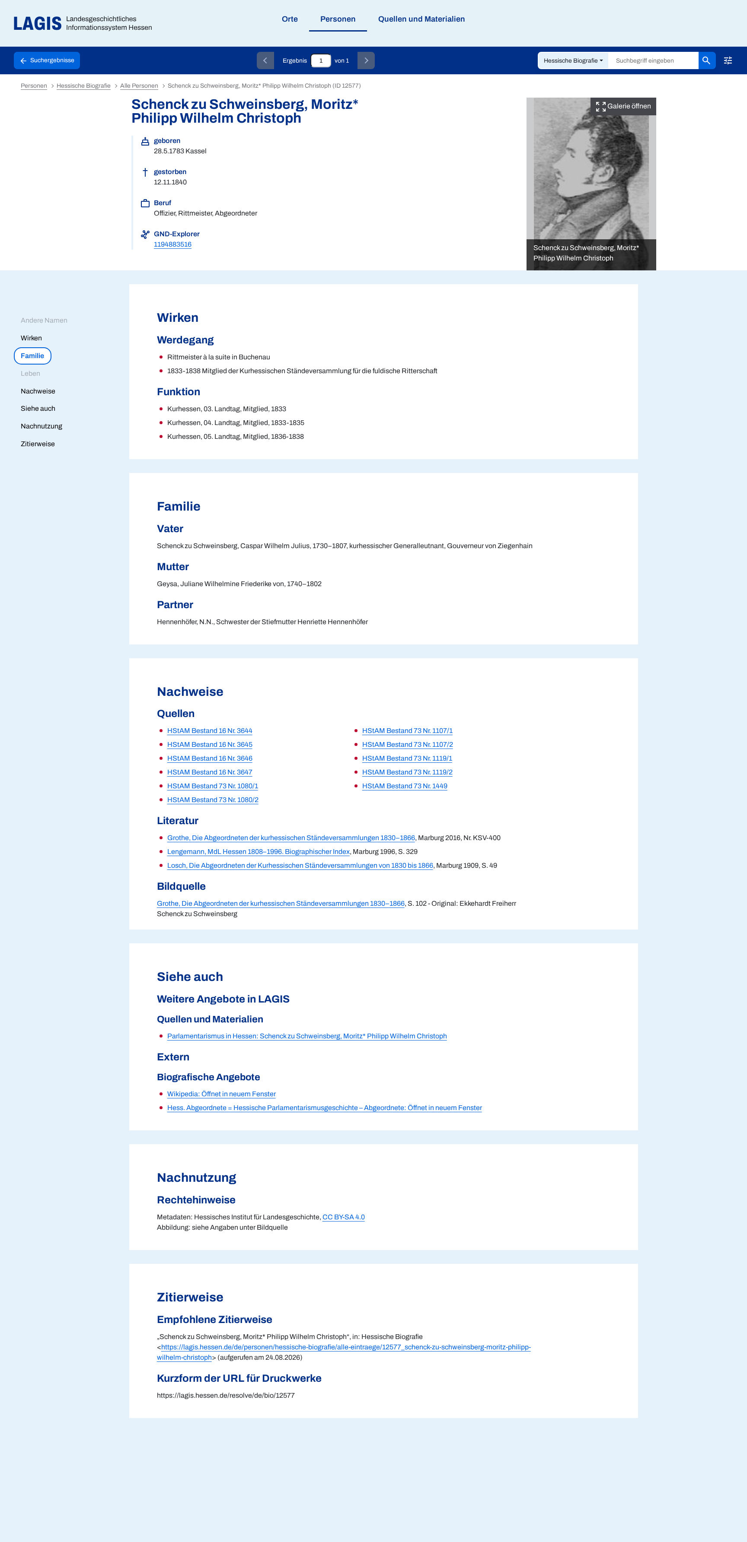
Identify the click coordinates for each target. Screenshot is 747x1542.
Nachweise (38, 391)
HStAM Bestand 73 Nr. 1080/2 (213, 799)
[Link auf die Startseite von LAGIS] (86, 23)
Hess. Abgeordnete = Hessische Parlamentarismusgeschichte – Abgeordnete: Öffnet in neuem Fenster (324, 1107)
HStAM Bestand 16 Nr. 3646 (209, 758)
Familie (32, 355)
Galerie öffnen (628, 106)
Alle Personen (139, 85)
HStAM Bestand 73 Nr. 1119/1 (407, 758)
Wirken (31, 338)
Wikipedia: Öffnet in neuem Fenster (221, 1094)
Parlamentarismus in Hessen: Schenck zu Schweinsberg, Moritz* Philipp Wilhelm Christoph (307, 1036)
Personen (34, 85)
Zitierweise (38, 443)
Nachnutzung (41, 426)
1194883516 (173, 244)
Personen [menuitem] (338, 19)
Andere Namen (44, 320)
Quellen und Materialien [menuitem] (421, 19)
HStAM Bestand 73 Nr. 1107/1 (407, 730)
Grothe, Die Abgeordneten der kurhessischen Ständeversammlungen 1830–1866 (291, 837)
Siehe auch (38, 408)
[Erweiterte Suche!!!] (728, 60)
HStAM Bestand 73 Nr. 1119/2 (407, 772)
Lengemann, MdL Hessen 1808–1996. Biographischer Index (258, 851)
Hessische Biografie (571, 60)
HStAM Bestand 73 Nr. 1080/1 (212, 786)
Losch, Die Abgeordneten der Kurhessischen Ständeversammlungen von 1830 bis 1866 (300, 865)
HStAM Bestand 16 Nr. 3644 (209, 730)
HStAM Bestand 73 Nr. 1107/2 (407, 744)
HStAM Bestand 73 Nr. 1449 (404, 786)
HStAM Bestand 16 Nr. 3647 (209, 772)
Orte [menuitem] (290, 19)
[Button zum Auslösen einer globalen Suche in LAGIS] (707, 60)
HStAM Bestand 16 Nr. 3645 (209, 744)
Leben (30, 373)
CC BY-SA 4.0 (343, 1217)
